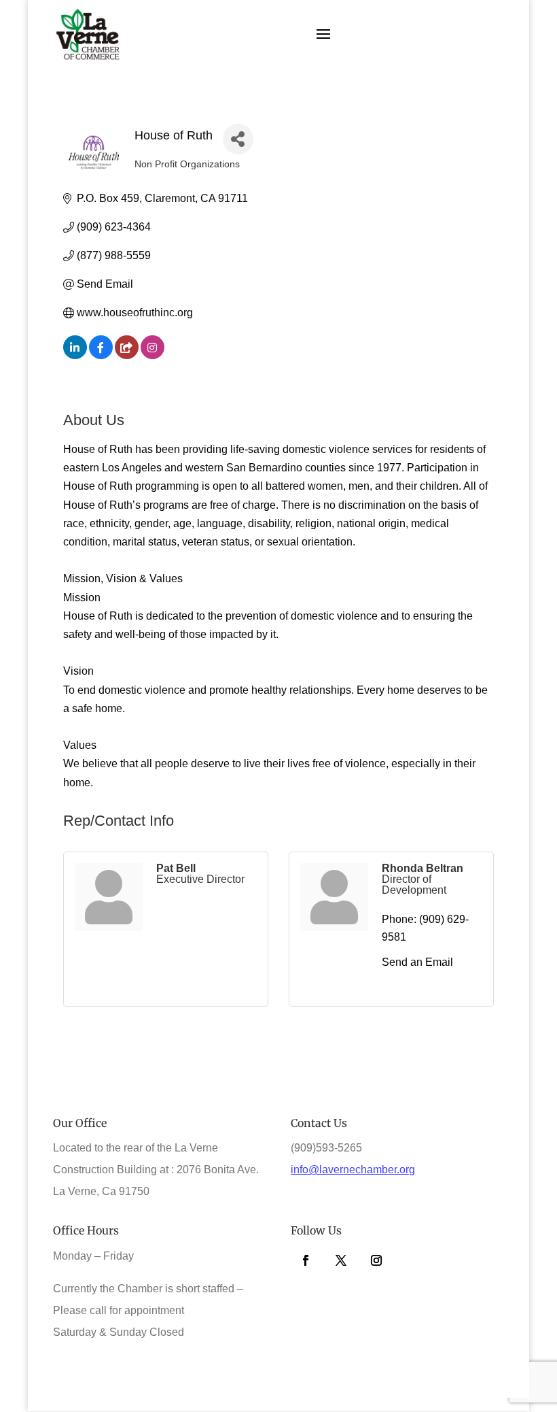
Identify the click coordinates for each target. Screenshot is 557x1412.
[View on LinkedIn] (75, 355)
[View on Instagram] (152, 355)
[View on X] (127, 355)
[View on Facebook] (101, 355)
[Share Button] (238, 139)
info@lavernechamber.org (353, 1169)
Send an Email (417, 962)
